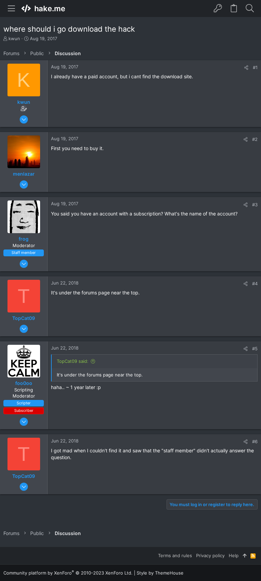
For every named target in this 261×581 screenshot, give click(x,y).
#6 (255, 441)
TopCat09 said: (72, 361)
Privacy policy (210, 555)
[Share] (246, 67)
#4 (255, 283)
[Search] (250, 8)
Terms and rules (175, 555)
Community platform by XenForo (68, 573)
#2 (255, 139)
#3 (255, 204)
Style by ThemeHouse (160, 573)
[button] (11, 8)
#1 (255, 67)
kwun (14, 38)
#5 (255, 348)
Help (234, 555)
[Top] (244, 555)
